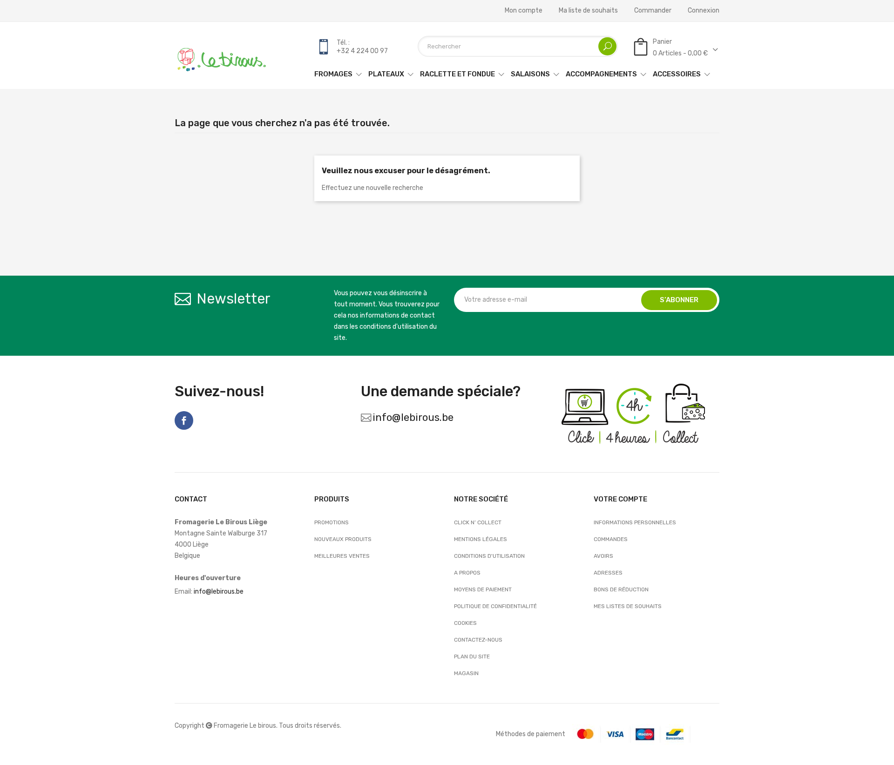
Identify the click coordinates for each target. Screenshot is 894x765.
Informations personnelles (635, 522)
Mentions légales (480, 539)
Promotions (331, 522)
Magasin (466, 673)
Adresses (608, 572)
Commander (652, 10)
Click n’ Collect (477, 522)
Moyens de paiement (483, 589)
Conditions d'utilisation (489, 556)
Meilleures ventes (342, 556)
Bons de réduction (621, 589)
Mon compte (523, 10)
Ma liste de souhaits (588, 10)
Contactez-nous (478, 639)
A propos (467, 572)
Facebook (184, 420)
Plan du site (472, 656)
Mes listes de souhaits (628, 606)
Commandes (611, 539)
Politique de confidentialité (495, 606)
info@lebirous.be (413, 417)
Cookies (465, 623)
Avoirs (603, 556)
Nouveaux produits (343, 539)
